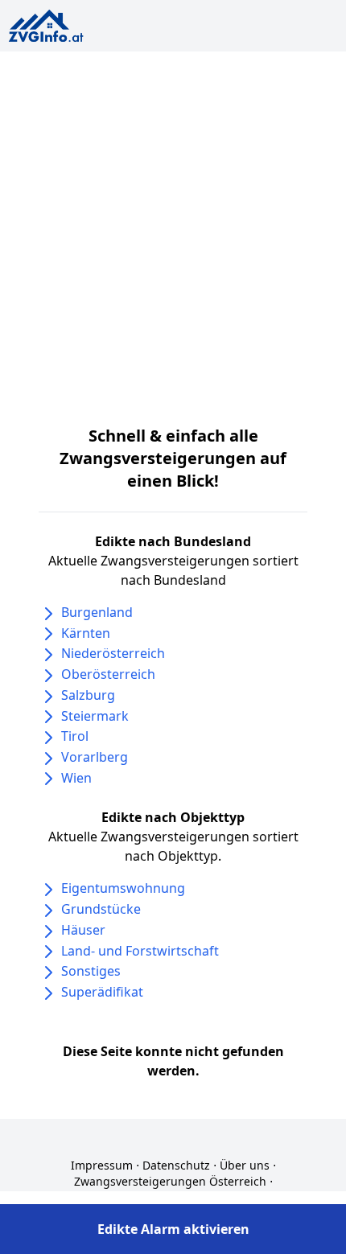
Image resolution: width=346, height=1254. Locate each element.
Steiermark (95, 716)
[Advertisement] (173, 232)
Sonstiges (91, 971)
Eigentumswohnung (123, 888)
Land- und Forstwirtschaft (140, 951)
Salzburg (88, 695)
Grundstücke (101, 909)
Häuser (83, 930)
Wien (76, 778)
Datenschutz (176, 1165)
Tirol (75, 736)
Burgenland (97, 612)
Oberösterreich (108, 674)
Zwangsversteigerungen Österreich (170, 1181)
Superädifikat (102, 992)
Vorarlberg (94, 757)
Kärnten (85, 633)
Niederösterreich (113, 653)
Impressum (102, 1165)
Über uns (245, 1165)
